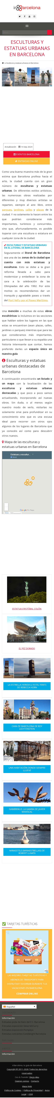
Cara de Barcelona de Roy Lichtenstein (27, 727)
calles (29, 209)
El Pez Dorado (27, 648)
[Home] (3, 63)
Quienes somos (22, 1081)
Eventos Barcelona (27, 154)
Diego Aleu (34, 1077)
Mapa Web (27, 1086)
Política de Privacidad (33, 1090)
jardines (18, 209)
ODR (30, 1094)
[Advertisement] (27, 115)
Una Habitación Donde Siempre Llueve (27, 769)
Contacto (35, 1081)
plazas (40, 209)
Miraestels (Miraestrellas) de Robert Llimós (27, 852)
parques (7, 209)
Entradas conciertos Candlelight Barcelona (24, 1033)
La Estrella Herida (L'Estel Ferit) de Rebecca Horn (27, 686)
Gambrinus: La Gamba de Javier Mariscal (27, 810)
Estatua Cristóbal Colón (26, 608)
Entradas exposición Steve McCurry (20, 1025)
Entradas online (27, 161)
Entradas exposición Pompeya (17, 1029)
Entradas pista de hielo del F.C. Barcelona (23, 1021)
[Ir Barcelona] (27, 7)
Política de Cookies (12, 1090)
